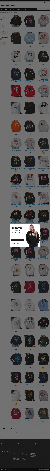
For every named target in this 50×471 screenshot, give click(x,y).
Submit (17, 240)
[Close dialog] (39, 224)
